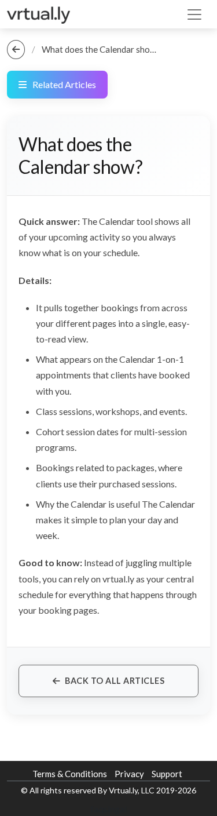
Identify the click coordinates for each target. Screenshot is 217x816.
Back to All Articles (114, 681)
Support (167, 773)
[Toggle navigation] (194, 14)
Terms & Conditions (69, 773)
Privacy (129, 773)
